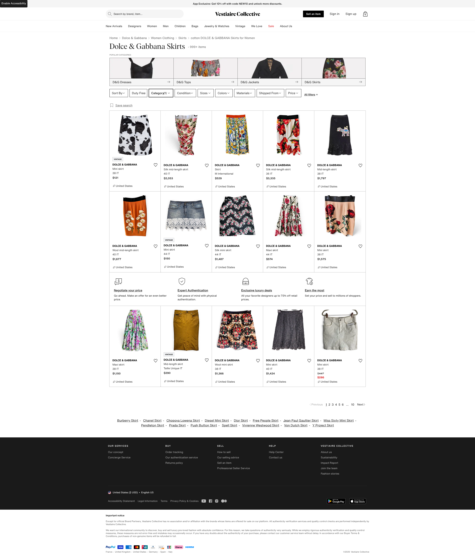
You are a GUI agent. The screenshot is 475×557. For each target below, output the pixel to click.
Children (180, 26)
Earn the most (314, 290)
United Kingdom (123, 551)
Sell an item (313, 14)
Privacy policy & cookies (184, 501)
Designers (134, 26)
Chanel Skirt (152, 420)
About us (326, 452)
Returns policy (174, 463)
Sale (271, 26)
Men (166, 26)
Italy (170, 551)
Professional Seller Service (233, 468)
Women (152, 26)
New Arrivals (114, 26)
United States (139, 551)
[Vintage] (248, 26)
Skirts (182, 38)
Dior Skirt (241, 420)
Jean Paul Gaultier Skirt (301, 420)
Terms (163, 501)
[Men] (171, 26)
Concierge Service (119, 457)
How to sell (223, 452)
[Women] (159, 26)
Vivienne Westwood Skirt (260, 425)
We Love (256, 26)
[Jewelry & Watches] (232, 26)
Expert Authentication (193, 290)
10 (352, 404)
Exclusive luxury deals (256, 290)
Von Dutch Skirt (295, 425)
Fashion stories (330, 474)
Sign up (350, 14)
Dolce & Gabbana (134, 38)
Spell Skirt (229, 425)
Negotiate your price (128, 290)
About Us (286, 26)
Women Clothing (162, 38)
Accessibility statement (121, 501)
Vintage (240, 26)
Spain (163, 551)
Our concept (115, 452)
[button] (365, 14)
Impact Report (329, 463)
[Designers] (144, 26)
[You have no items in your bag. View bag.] (365, 14)
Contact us (275, 457)
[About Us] (295, 26)
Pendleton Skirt (152, 425)
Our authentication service (181, 457)
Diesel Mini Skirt (217, 420)
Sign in (335, 14)
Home (113, 38)
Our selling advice (228, 457)
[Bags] (201, 26)
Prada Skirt (177, 425)
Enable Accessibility (13, 3)
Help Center (276, 452)
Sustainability (329, 457)
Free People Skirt (265, 420)
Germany (153, 551)
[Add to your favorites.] (155, 165)
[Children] (188, 26)
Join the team (329, 468)
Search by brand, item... (128, 14)
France (109, 551)
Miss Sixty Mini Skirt (339, 420)
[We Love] (265, 26)
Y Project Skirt (323, 425)
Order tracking (174, 452)
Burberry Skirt (127, 420)
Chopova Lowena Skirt (183, 420)
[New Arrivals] (125, 26)
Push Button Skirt (204, 425)
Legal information (148, 501)
